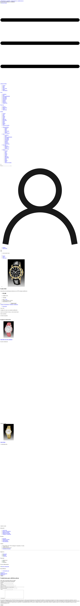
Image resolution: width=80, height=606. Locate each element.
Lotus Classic (2, 442)
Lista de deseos (5, 540)
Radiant (4, 123)
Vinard (4, 108)
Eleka (4, 87)
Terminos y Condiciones (7, 534)
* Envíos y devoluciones (4, 304)
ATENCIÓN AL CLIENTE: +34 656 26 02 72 (8, 0)
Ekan (3, 95)
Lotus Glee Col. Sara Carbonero (6, 339)
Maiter (4, 89)
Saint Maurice (5, 90)
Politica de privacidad (6, 533)
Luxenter (4, 100)
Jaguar (4, 117)
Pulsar (4, 121)
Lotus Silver (5, 98)
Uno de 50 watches (6, 125)
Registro (4, 247)
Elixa (3, 115)
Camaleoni (4, 94)
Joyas (1, 92)
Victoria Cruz (5, 103)
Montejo (4, 106)
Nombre (1, 582)
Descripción (5, 306)
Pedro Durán (5, 107)
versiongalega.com (6, 570)
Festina (4, 116)
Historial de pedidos (6, 539)
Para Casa (2, 104)
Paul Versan (5, 120)
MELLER (4, 119)
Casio (4, 114)
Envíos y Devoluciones (7, 531)
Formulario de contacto (7, 548)
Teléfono (1, 584)
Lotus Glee (4, 257)
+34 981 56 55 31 (20, 0)
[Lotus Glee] (16, 286)
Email (1, 583)
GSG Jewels (5, 88)
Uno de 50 (4, 102)
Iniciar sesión (5, 248)
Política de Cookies (6, 532)
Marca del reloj (3, 585)
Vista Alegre (5, 109)
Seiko (4, 124)
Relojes (1, 111)
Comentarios (2, 598)
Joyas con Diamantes (6, 96)
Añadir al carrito (13, 303)
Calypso (4, 113)
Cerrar (2, 575)
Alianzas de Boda (3, 83)
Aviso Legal (5, 530)
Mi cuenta (4, 538)
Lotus (4, 118)
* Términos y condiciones (13, 304)
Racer (4, 122)
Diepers (4, 85)
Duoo (4, 86)
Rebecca (4, 101)
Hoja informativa (5, 541)
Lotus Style (5, 99)
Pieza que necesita (3, 588)
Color (1, 589)
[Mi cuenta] (40, 245)
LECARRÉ (5, 97)
